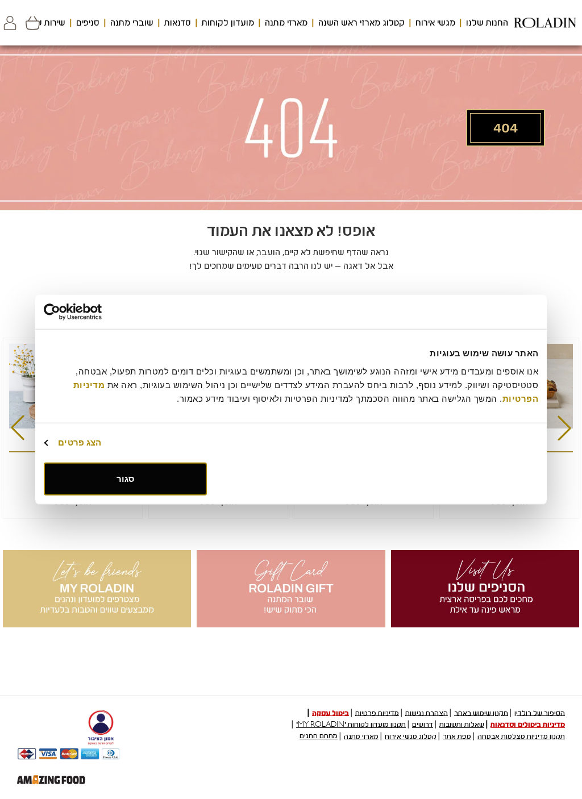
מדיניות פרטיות (377, 713)
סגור (125, 478)
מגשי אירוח (435, 22)
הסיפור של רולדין (539, 713)
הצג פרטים (79, 442)
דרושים (422, 724)
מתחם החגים (319, 736)
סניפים (87, 22)
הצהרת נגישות (426, 713)
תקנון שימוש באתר (481, 713)
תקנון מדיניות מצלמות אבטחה (521, 736)
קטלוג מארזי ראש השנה (361, 22)
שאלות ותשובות (461, 724)
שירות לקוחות (40, 22)
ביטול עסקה (330, 713)
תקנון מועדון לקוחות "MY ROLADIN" (351, 724)
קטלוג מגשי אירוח (410, 736)
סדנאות (177, 22)
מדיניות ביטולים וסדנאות (527, 724)
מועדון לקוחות (228, 22)
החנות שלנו (487, 22)
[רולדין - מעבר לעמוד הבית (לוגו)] (545, 23)
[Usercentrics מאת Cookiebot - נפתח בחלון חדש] (93, 312)
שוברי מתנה (131, 22)
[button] (10, 23)
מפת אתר (457, 736)
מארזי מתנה (286, 22)
